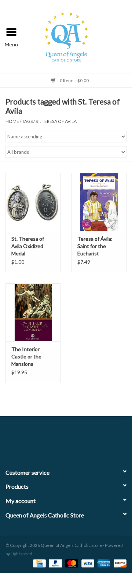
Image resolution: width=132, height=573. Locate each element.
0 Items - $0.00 (74, 80)
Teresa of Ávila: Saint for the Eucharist (95, 246)
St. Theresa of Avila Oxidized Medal (27, 246)
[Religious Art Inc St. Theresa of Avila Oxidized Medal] (33, 202)
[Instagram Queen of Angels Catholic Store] (92, 439)
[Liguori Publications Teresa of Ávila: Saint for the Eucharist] (99, 202)
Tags (27, 121)
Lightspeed (21, 553)
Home (12, 121)
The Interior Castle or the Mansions (26, 356)
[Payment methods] (38, 563)
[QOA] (77, 36)
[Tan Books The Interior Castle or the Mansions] (33, 312)
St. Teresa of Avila (56, 121)
